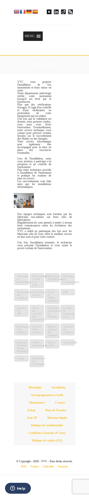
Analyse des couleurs (68, 329)
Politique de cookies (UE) (47, 440)
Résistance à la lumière (22, 329)
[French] (23, 11)
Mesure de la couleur (36, 329)
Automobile (69, 342)
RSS (24, 466)
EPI (65, 292)
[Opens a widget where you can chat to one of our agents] (18, 489)
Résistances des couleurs (22, 294)
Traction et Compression (69, 279)
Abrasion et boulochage (22, 279)
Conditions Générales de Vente (47, 433)
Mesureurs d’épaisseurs (53, 278)
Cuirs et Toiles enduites (53, 296)
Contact (60, 402)
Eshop (31, 410)
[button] (29, 36)
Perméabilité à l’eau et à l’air (38, 280)
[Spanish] (35, 11)
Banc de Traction (56, 410)
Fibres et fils (51, 344)
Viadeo (34, 466)
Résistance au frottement (38, 361)
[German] (29, 11)
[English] (16, 11)
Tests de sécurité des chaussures (38, 313)
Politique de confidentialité (47, 425)
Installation (59, 387)
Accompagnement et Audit (47, 395)
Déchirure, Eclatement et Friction (53, 312)
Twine (20, 358)
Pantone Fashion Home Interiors (22, 347)
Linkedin (48, 466)
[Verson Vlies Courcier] (45, 12)
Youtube (63, 466)
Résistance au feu (38, 293)
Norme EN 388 (21, 310)
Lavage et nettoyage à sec (69, 312)
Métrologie (34, 387)
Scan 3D (32, 417)
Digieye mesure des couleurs (53, 331)
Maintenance (37, 402)
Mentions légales (57, 417)
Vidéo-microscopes (38, 344)
